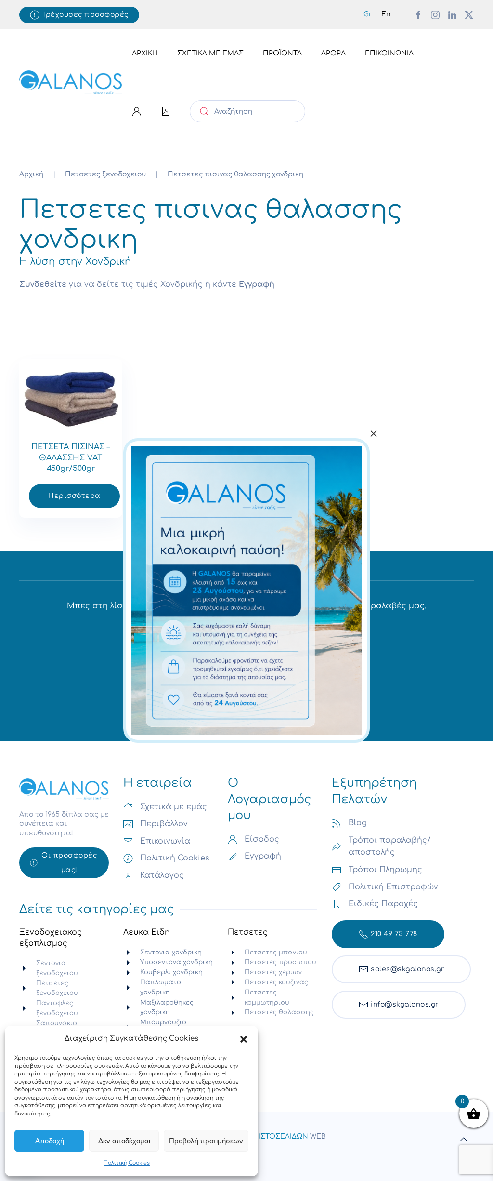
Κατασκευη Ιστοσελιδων (261, 1136)
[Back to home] (70, 82)
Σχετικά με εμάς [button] (210, 53)
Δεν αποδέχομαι (124, 1141)
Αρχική (145, 53)
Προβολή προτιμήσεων (206, 1141)
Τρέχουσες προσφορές (85, 14)
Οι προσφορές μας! (69, 862)
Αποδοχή (49, 1141)
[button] (243, 1039)
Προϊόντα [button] (282, 53)
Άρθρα (333, 53)
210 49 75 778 (394, 934)
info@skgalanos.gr (405, 1004)
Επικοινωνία (389, 53)
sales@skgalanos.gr (407, 969)
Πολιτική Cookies (127, 1163)
